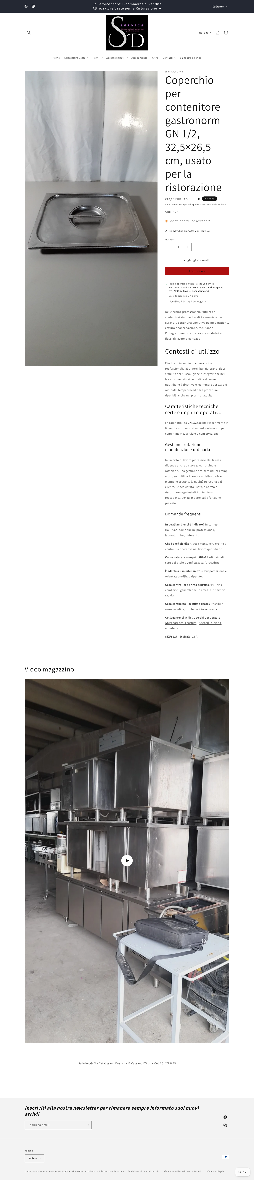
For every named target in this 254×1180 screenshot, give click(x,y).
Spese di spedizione (193, 204)
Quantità (170, 239)
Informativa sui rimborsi (83, 1171)
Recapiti (198, 1171)
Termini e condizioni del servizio (143, 1171)
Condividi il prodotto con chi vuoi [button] (189, 231)
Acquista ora (197, 271)
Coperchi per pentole (206, 618)
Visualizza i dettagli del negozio (188, 301)
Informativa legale (215, 1171)
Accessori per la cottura (180, 623)
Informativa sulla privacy (111, 1171)
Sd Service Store (40, 1171)
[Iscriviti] (87, 1125)
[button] (29, 32)
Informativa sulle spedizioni (177, 1171)
